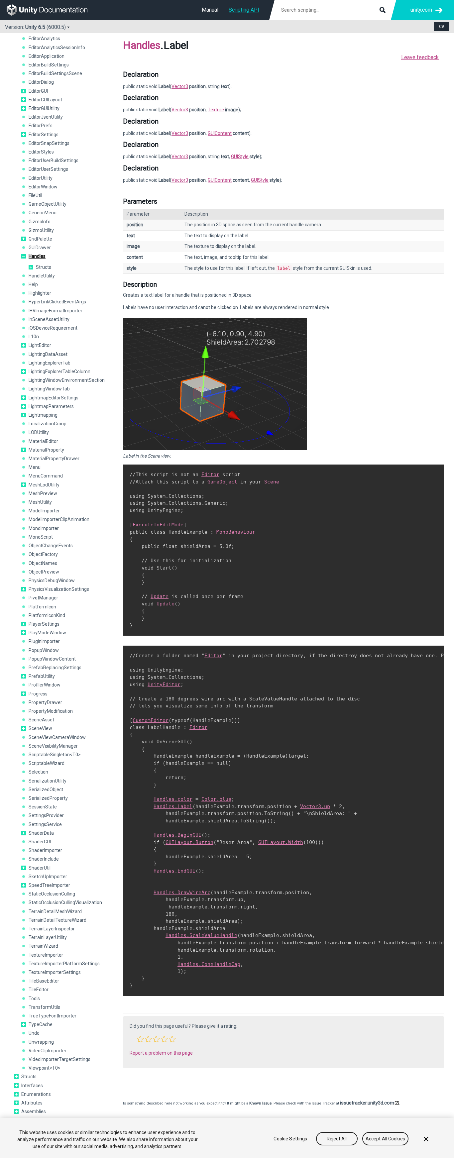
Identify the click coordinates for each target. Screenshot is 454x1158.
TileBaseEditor (44, 981)
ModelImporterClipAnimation (59, 519)
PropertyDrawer (45, 702)
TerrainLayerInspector (52, 928)
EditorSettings (43, 134)
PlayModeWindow (47, 632)
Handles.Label (173, 806)
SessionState (43, 806)
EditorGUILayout (45, 99)
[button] (23, 91)
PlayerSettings (44, 624)
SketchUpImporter (48, 876)
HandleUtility (42, 275)
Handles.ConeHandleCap (208, 964)
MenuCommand (46, 475)
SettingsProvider (46, 815)
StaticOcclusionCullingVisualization (65, 902)
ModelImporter (44, 510)
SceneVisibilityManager (53, 746)
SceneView (40, 728)
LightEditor (40, 345)
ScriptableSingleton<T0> (55, 754)
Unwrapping (41, 1042)
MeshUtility (40, 502)
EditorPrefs (41, 125)
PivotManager (43, 597)
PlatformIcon (42, 606)
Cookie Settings (290, 1138)
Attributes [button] (32, 1102)
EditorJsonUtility (46, 117)
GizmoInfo (40, 221)
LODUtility (39, 432)
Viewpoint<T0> (44, 1068)
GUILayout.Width (280, 842)
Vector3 (179, 86)
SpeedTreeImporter (49, 885)
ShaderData (41, 833)
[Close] (426, 1139)
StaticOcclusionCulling (52, 893)
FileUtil (35, 195)
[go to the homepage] (52, 10)
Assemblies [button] (33, 1111)
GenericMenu (43, 212)
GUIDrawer (40, 247)
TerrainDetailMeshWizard (55, 911)
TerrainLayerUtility (48, 937)
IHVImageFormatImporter (55, 310)
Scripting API (244, 10)
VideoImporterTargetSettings (59, 1059)
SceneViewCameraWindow (57, 737)
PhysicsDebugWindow (52, 580)
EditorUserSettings (48, 169)
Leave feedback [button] (420, 57)
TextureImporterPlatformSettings (64, 963)
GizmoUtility (41, 230)
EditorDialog (41, 82)
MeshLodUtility (44, 484)
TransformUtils (44, 1007)
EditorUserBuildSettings (53, 160)
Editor (210, 474)
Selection (38, 772)
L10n (34, 336)
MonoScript (41, 537)
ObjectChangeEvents (51, 545)
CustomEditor (151, 720)
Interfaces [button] (32, 1085)
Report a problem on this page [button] (161, 1053)
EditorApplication (46, 56)
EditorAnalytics (44, 38)
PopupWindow (44, 650)
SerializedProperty (48, 798)
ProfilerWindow (44, 684)
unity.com (421, 10)
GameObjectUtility (47, 204)
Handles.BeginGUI (177, 835)
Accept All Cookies (385, 1138)
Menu (35, 467)
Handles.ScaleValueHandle (201, 935)
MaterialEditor (43, 441)
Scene (271, 482)
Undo (34, 1033)
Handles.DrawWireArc (182, 892)
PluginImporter (44, 641)
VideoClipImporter (47, 1050)
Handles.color (173, 799)
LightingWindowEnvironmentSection (67, 380)
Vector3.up (315, 806)
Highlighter (40, 293)
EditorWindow (43, 186)
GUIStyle (240, 156)
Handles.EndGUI (174, 871)
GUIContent (220, 133)
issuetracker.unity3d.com (367, 1103)
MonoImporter (44, 528)
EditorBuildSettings (49, 64)
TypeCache (41, 1024)
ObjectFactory (43, 554)
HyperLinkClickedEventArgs (57, 301)
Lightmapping (43, 415)
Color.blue (216, 799)
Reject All (337, 1138)
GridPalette (40, 239)
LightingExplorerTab (49, 363)
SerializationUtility (47, 781)
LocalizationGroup (47, 423)
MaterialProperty (46, 450)
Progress (38, 693)
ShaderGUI (40, 841)
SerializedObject (46, 789)
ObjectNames (43, 563)
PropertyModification (51, 711)
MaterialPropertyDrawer (54, 458)
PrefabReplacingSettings (55, 667)
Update (160, 596)
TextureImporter (46, 955)
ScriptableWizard (46, 763)
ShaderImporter (45, 850)
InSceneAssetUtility (49, 319)
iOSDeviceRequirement (53, 328)
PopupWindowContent (52, 659)
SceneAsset (41, 719)
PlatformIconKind (47, 615)
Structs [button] (43, 267)
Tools (34, 998)
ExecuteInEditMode (158, 525)
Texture (216, 109)
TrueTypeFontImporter (52, 1015)
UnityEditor (164, 684)
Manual (210, 10)
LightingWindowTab (49, 388)
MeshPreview (43, 493)
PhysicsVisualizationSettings (59, 589)
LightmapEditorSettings (53, 397)
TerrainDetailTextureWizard (57, 920)
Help (33, 284)
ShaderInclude (44, 859)
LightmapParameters (51, 406)
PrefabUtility (42, 676)
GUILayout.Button (189, 842)
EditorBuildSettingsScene (55, 73)
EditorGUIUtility (44, 108)
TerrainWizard (43, 946)
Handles (37, 256)
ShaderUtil (40, 868)
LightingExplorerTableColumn (59, 371)
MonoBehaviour (235, 532)
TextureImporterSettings (55, 972)
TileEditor (39, 989)
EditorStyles (41, 152)
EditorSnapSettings (49, 143)
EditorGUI (38, 91)
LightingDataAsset (48, 354)
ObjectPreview (44, 572)
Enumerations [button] (36, 1094)
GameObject (222, 482)
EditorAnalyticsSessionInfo (57, 47)
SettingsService (45, 824)
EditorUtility (41, 178)
